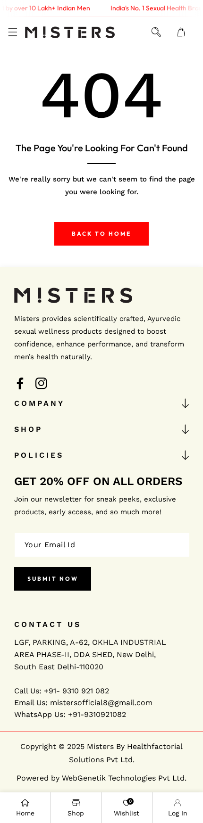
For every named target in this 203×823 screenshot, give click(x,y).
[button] (12, 32)
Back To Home (101, 233)
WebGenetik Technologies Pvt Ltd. (124, 778)
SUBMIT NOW (52, 578)
